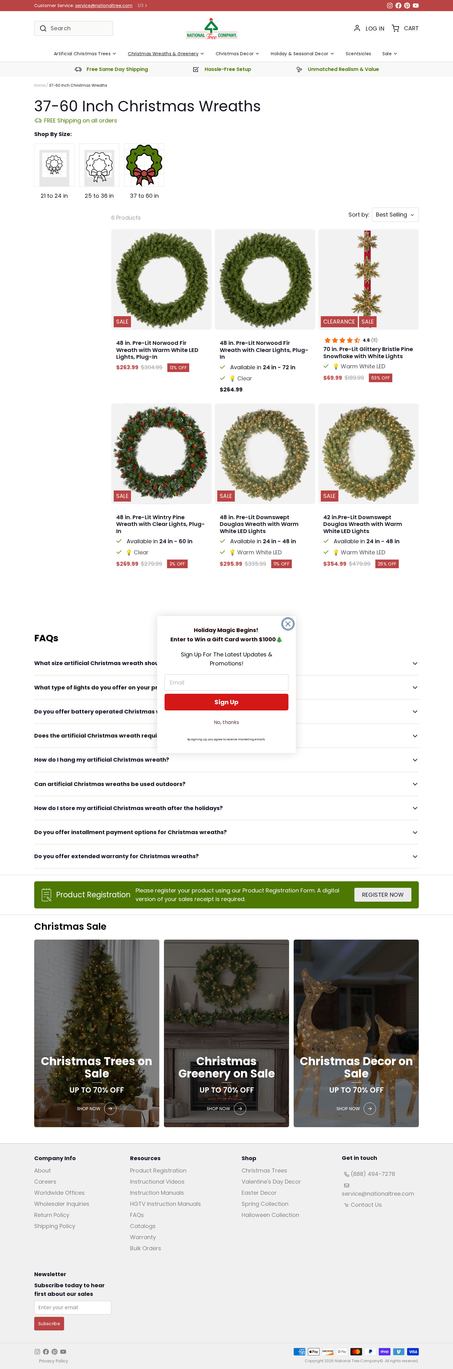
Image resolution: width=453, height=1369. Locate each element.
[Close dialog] (288, 623)
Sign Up (226, 702)
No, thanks (226, 722)
